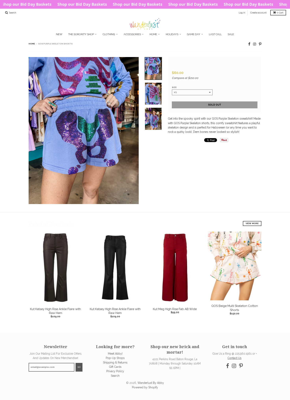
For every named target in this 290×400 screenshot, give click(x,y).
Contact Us (234, 358)
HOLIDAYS (172, 34)
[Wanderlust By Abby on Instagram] (254, 44)
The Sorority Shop (81, 34)
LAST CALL (215, 34)
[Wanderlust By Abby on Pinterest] (260, 44)
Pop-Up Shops (115, 358)
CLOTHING (109, 34)
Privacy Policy (115, 371)
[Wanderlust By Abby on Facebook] (249, 44)
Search (115, 375)
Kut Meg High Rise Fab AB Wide (175, 309)
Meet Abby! (115, 353)
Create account (258, 12)
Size (174, 87)
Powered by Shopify (145, 387)
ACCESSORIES (132, 34)
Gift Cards (115, 366)
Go (79, 367)
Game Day (193, 34)
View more (252, 223)
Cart (280, 12)
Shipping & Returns (115, 362)
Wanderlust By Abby (151, 382)
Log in (242, 12)
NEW (59, 34)
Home (153, 34)
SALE (231, 34)
